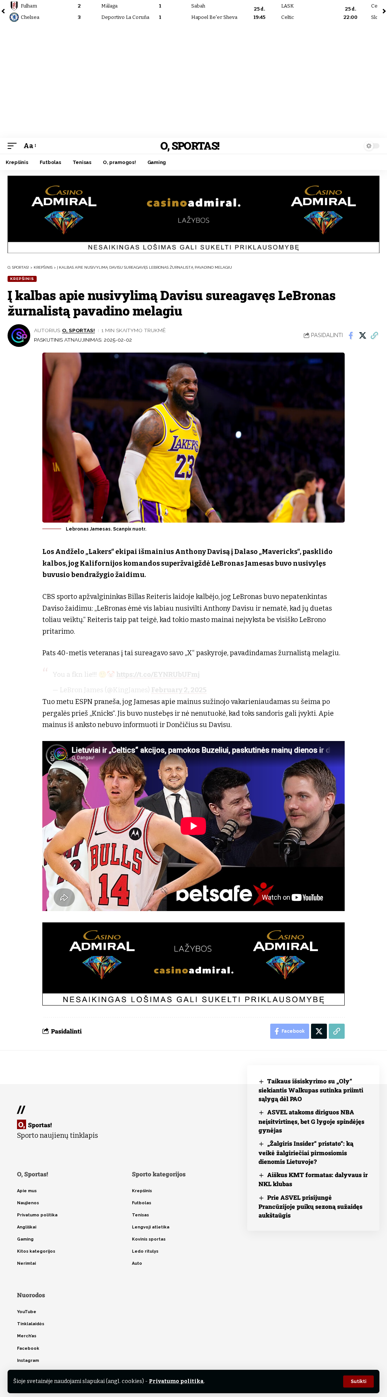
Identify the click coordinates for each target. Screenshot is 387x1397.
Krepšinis (22, 279)
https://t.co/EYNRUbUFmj (158, 674)
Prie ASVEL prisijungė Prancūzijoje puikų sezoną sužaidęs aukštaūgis (310, 1206)
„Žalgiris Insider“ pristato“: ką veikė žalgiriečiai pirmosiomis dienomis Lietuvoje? (306, 1152)
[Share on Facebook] (350, 336)
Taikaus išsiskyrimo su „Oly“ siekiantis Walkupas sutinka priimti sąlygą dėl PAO (311, 1090)
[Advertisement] (193, 81)
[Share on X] (362, 336)
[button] (358, 1381)
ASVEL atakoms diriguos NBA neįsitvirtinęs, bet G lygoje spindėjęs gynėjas (311, 1121)
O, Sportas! (189, 146)
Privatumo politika (176, 1381)
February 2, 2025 (179, 690)
